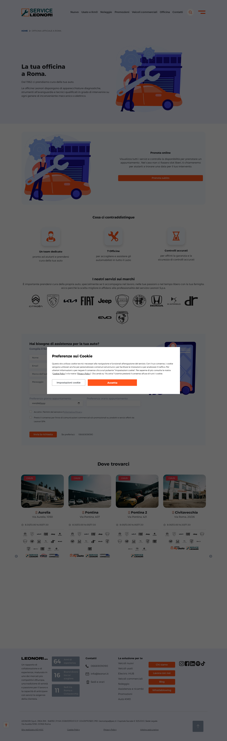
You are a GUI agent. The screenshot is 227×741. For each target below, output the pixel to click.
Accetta (112, 382)
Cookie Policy (59, 373)
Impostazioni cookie (68, 382)
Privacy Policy (83, 373)
